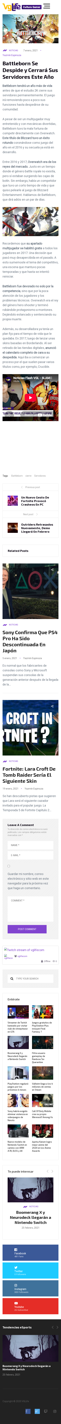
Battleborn (17, 475)
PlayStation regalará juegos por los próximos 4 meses (18, 1086)
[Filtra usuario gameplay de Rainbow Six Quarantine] (30, 1348)
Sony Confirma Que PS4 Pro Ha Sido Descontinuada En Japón (30, 641)
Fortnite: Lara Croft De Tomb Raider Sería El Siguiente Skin (29, 775)
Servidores (40, 475)
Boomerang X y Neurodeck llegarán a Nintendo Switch (17, 1056)
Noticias (13, 50)
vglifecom (22, 956)
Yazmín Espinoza (12, 55)
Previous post (32, 487)
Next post (28, 514)
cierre (28, 475)
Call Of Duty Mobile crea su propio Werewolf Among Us (42, 1114)
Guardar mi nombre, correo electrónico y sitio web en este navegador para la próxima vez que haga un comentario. (28, 881)
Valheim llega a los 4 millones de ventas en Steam (42, 1086)
